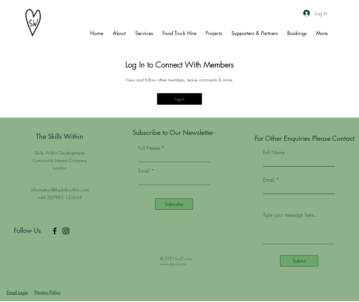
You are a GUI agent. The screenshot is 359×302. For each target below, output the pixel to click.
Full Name (274, 152)
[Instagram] (65, 230)
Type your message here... (291, 214)
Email (268, 179)
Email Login (17, 292)
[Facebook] (54, 230)
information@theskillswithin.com (60, 190)
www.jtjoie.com (173, 263)
